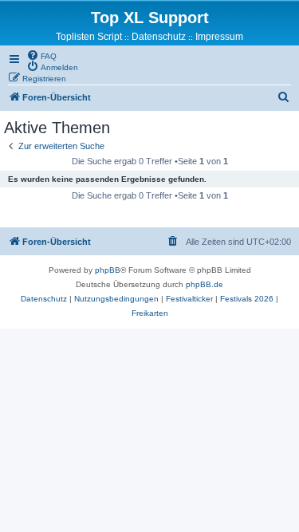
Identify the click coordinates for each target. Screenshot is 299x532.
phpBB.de (204, 284)
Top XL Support (150, 17)
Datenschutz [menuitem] (159, 36)
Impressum (219, 36)
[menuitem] (41, 55)
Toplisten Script (89, 36)
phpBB (107, 270)
